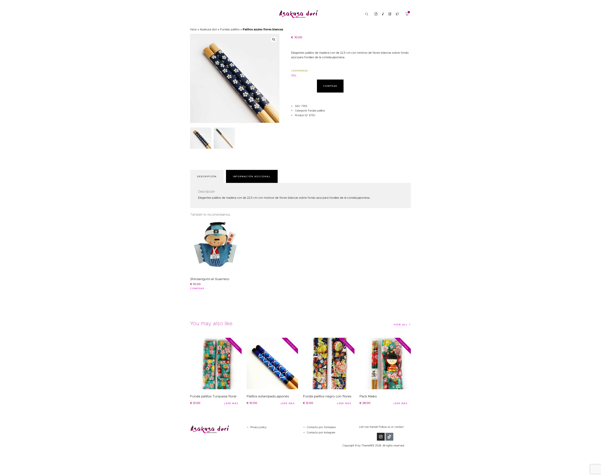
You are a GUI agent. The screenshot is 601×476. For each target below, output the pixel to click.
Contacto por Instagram (321, 432)
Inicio (193, 29)
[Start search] (366, 14)
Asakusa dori (208, 29)
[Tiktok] (389, 437)
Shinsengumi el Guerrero (209, 279)
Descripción (207, 176)
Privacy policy (258, 427)
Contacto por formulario (321, 427)
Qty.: (294, 75)
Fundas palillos (230, 29)
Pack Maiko (368, 396)
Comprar (330, 86)
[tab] (207, 176)
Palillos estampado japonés (268, 396)
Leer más (231, 403)
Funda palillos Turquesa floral (213, 396)
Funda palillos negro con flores (327, 396)
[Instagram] (381, 437)
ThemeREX (367, 445)
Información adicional (252, 176)
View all (401, 324)
